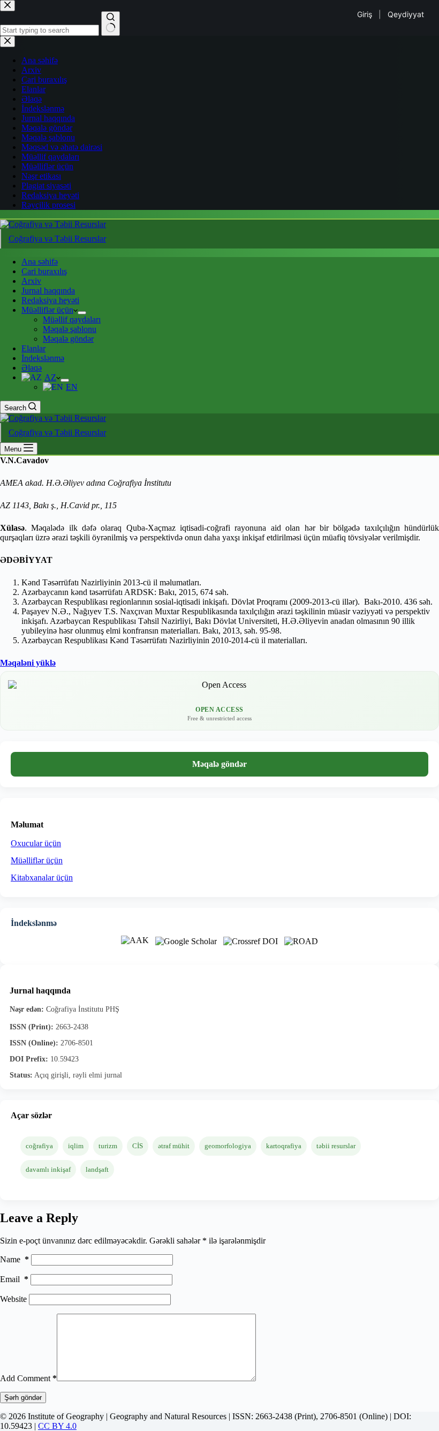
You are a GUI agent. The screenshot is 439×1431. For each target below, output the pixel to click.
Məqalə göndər (68, 338)
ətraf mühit (174, 1146)
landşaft (97, 1169)
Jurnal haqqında (48, 290)
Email (14, 1279)
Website (13, 1299)
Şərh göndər (23, 1398)
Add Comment (28, 1378)
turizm (108, 1146)
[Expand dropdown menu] (82, 312)
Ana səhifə (39, 261)
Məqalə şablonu (69, 329)
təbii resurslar (335, 1146)
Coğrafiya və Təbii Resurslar (57, 238)
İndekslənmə (42, 358)
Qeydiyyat (406, 14)
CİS (137, 1146)
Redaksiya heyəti (50, 300)
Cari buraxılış (44, 271)
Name (14, 1259)
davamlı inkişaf (48, 1169)
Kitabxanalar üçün (42, 877)
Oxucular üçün (36, 843)
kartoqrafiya (283, 1146)
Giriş (364, 14)
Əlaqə (31, 367)
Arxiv (31, 280)
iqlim (76, 1146)
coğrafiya (39, 1146)
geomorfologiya (228, 1146)
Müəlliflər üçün (47, 309)
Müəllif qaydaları (72, 319)
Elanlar (33, 348)
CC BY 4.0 (57, 1425)
